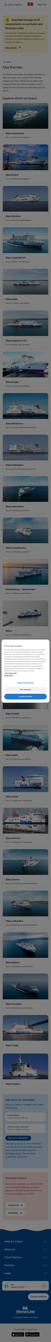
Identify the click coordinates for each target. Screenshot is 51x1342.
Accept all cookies (25, 696)
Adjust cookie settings (26, 683)
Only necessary (25, 689)
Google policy (8, 675)
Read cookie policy (11, 673)
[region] (25, 671)
